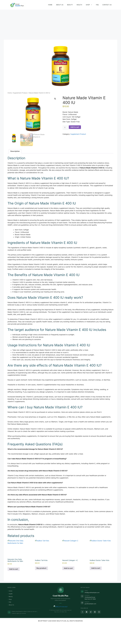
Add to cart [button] (13, 569)
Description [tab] (15, 151)
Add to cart (74, 127)
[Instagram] (86, 612)
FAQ (97, 5)
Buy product (41, 568)
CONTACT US (107, 5)
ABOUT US (59, 5)
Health (10, 594)
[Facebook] (82, 612)
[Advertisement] (60, 24)
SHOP (88, 5)
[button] (55, 98)
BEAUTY (70, 5)
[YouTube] (95, 612)
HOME (50, 5)
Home (10, 93)
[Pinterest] (99, 612)
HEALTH (79, 5)
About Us (11, 605)
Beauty (11, 596)
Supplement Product (20, 93)
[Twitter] (90, 612)
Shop (10, 599)
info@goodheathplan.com (92, 592)
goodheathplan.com (90, 604)
